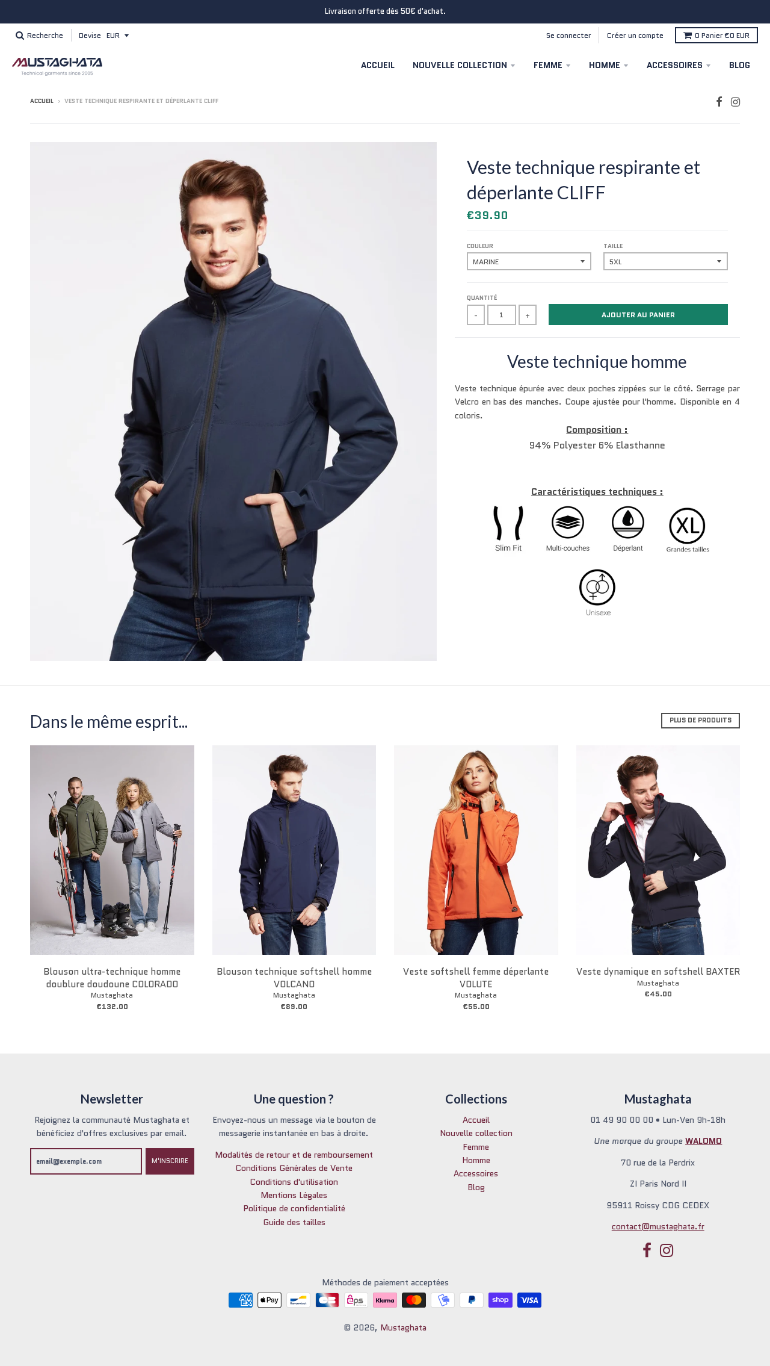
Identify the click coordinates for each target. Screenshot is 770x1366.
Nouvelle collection (460, 65)
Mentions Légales (293, 1195)
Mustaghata (112, 995)
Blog (739, 65)
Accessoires (675, 65)
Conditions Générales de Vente (294, 1168)
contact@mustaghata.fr (658, 1226)
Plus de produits (701, 720)
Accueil (378, 65)
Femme (548, 65)
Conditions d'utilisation (294, 1182)
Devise (90, 35)
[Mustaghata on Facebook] (719, 102)
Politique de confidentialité (294, 1208)
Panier (722, 35)
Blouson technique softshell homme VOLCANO (294, 978)
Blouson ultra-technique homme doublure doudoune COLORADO (111, 978)
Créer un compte (635, 35)
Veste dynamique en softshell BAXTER (658, 971)
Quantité (482, 297)
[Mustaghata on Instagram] (735, 102)
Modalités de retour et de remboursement (294, 1155)
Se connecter (568, 35)
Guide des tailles (294, 1222)
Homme (604, 65)
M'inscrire (170, 1161)
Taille (613, 245)
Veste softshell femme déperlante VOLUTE (476, 978)
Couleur (480, 245)
